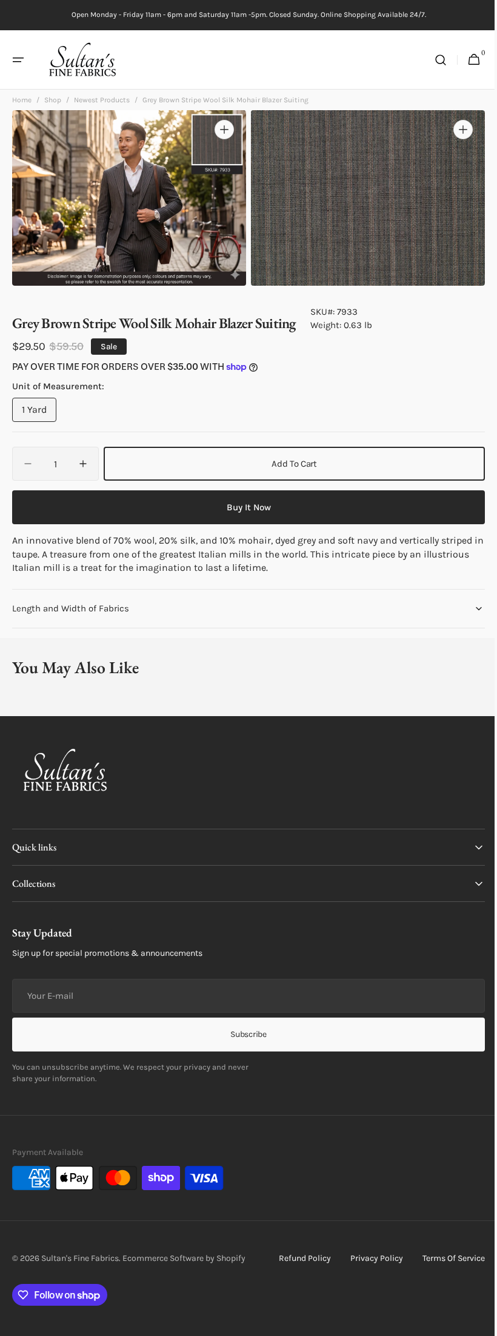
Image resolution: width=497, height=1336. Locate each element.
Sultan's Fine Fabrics (80, 1257)
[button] (18, 60)
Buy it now (244, 507)
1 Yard (39, 413)
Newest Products (102, 103)
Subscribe (244, 1034)
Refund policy (296, 1258)
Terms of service (444, 1258)
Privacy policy (367, 1258)
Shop (52, 103)
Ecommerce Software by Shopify (183, 1257)
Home (22, 103)
